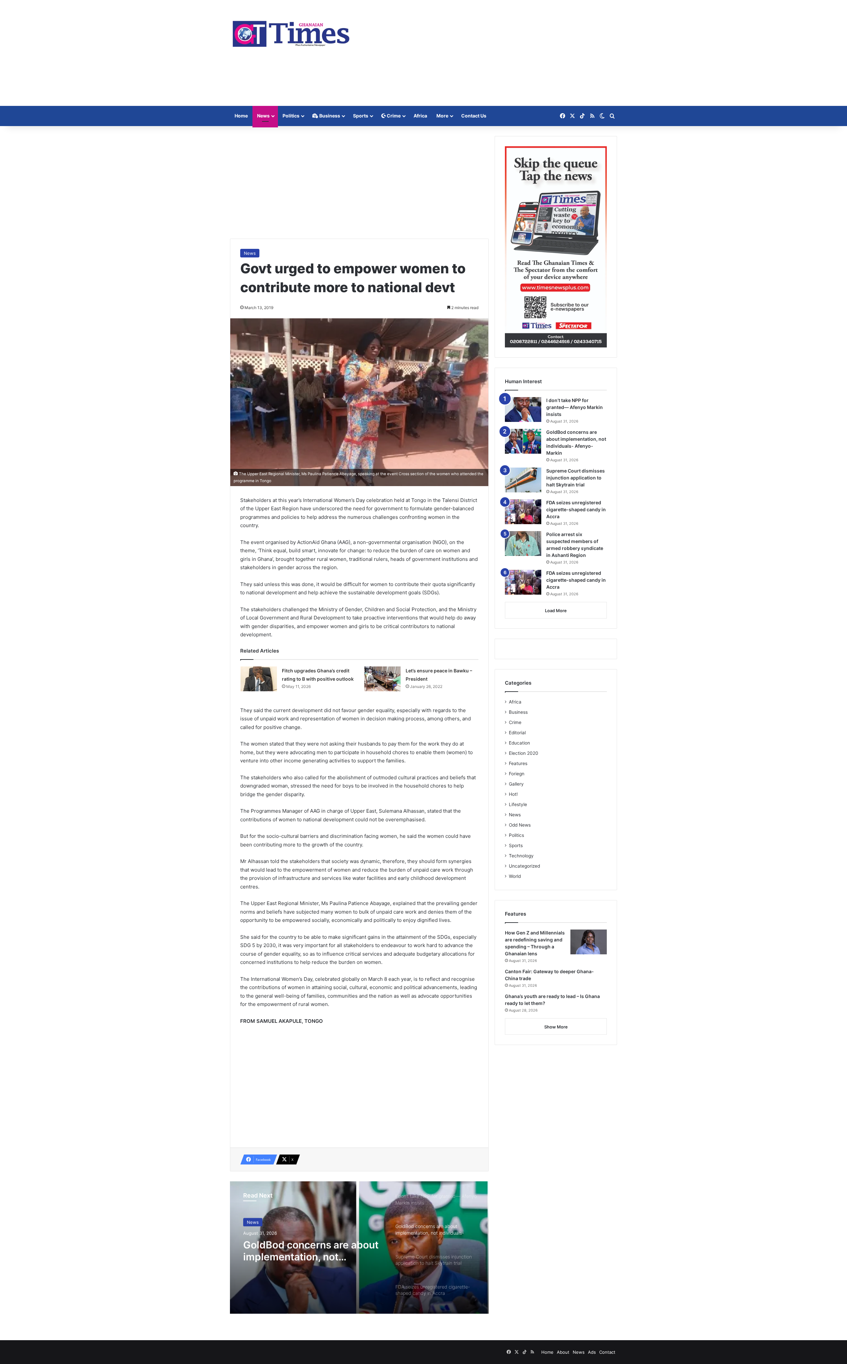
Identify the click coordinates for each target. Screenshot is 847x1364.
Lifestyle (518, 804)
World (515, 876)
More (442, 115)
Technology (521, 855)
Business (329, 115)
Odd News (520, 825)
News (263, 115)
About (563, 1352)
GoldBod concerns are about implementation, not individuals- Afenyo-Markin (311, 1250)
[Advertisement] (489, 53)
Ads (592, 1352)
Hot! (513, 794)
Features (518, 763)
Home (241, 115)
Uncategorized (524, 866)
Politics (291, 115)
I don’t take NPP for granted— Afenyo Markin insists (574, 407)
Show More (556, 1026)
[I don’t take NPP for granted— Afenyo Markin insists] (523, 409)
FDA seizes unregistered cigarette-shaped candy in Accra (576, 509)
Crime (393, 115)
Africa (420, 115)
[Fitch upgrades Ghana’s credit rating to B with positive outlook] (259, 678)
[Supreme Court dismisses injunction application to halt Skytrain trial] (523, 480)
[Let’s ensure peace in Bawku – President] (382, 678)
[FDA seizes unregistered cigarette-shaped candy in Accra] (523, 511)
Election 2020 (523, 753)
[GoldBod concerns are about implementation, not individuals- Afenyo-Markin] (523, 441)
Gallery (516, 784)
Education (519, 743)
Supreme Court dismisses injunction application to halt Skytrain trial (575, 477)
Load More (556, 610)
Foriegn (516, 773)
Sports (360, 115)
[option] (359, 1247)
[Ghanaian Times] (291, 31)
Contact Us (473, 115)
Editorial (517, 732)
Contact (607, 1352)
